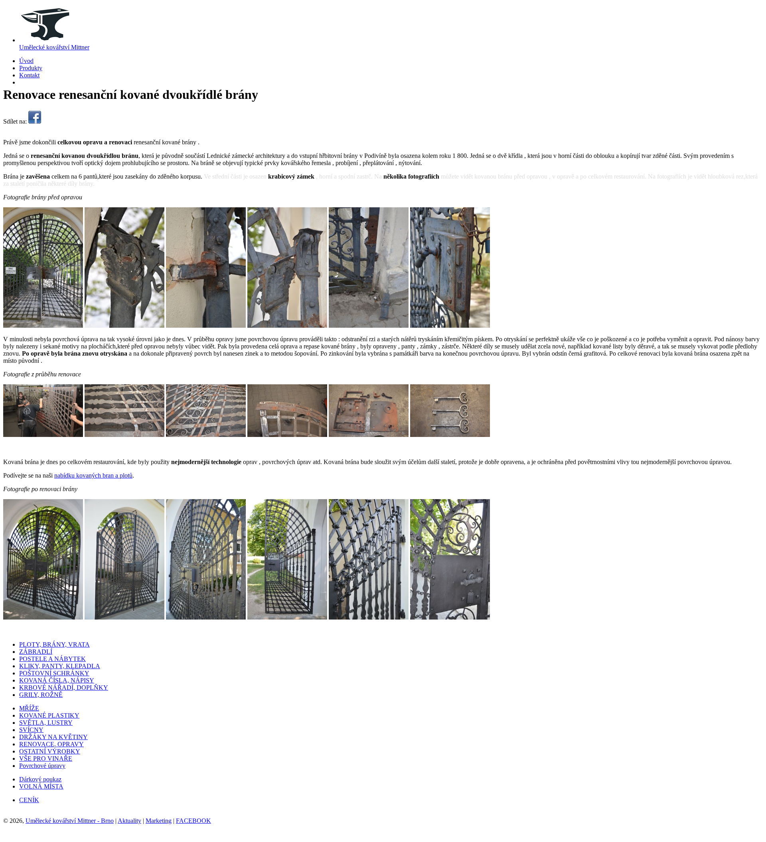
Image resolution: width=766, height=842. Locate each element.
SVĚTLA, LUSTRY (46, 722)
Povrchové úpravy (42, 765)
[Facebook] (34, 121)
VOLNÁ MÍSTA (41, 786)
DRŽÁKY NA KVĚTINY (53, 737)
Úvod (26, 60)
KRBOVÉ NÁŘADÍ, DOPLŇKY (63, 687)
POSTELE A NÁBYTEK (52, 658)
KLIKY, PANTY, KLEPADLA (59, 666)
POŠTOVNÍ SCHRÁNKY (54, 673)
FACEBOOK (193, 820)
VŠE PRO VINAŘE (45, 758)
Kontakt (29, 75)
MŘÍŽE (29, 708)
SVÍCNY (31, 729)
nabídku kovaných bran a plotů (93, 475)
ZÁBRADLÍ (35, 651)
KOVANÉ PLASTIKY (49, 715)
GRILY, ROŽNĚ (41, 694)
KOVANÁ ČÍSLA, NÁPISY (56, 680)
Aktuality (129, 820)
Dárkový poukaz (40, 779)
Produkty (30, 68)
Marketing (159, 820)
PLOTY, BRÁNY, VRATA (54, 644)
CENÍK (29, 800)
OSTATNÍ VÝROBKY (49, 751)
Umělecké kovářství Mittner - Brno (70, 820)
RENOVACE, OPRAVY (51, 744)
